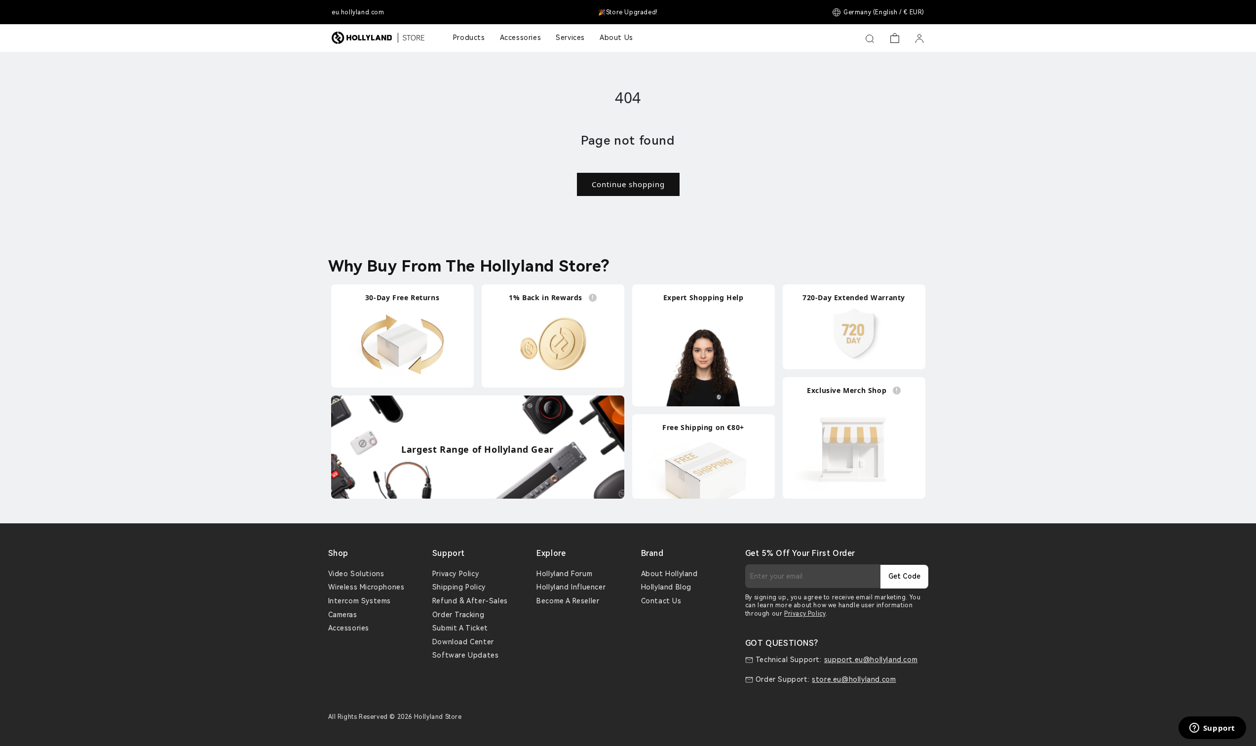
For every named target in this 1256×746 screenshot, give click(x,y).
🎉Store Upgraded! (628, 12)
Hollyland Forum (564, 574)
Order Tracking (458, 615)
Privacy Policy (455, 574)
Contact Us (661, 601)
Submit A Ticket (460, 628)
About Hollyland (669, 574)
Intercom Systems (359, 601)
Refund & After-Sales (470, 601)
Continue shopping (628, 184)
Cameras (342, 615)
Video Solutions (356, 574)
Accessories (349, 628)
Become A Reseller (567, 601)
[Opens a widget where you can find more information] (1212, 728)
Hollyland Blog (666, 587)
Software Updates (465, 655)
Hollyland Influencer (571, 587)
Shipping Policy (459, 587)
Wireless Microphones (366, 587)
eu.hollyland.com (358, 12)
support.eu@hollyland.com (870, 660)
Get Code (904, 576)
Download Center (463, 642)
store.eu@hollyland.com (854, 679)
